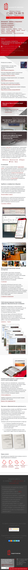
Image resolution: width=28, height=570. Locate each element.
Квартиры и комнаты (7, 23)
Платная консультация (15, 17)
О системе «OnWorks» (6, 203)
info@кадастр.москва (19, 15)
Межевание (4, 21)
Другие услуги (8, 112)
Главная (3, 28)
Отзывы (8, 30)
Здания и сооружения (15, 21)
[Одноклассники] (11, 541)
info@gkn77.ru (9, 15)
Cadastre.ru (3, 321)
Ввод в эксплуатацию (19, 33)
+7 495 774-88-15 (15, 13)
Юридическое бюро (7, 27)
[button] (18, 568)
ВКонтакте (6, 159)
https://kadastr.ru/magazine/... (8, 70)
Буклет (9, 321)
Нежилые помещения (7, 25)
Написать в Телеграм (15, 11)
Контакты (15, 28)
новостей (8, 147)
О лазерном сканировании (7, 296)
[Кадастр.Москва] (14, 6)
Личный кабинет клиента (7, 194)
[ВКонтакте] (9, 541)
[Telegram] (19, 541)
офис (20, 491)
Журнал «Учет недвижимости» (8, 401)
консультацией (14, 178)
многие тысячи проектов (17, 172)
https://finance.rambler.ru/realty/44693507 (10, 89)
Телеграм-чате (14, 483)
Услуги (20, 28)
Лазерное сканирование (6, 33)
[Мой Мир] (13, 541)
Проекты (3, 30)
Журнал (18, 30)
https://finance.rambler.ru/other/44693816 (10, 84)
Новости (13, 30)
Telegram (22, 159)
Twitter (12, 161)
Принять (7, 567)
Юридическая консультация (11, 109)
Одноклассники (14, 159)
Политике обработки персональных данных (7, 565)
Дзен (16, 161)
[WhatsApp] (15, 541)
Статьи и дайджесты (6, 394)
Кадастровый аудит (10, 31)
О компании (9, 28)
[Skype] (17, 541)
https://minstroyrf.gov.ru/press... (8, 75)
